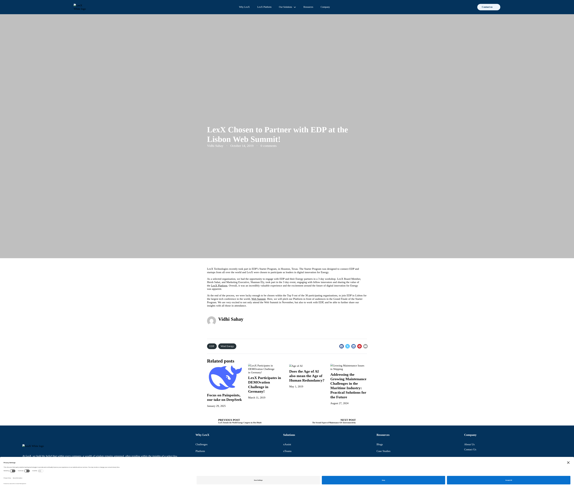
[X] (347, 346)
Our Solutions (285, 7)
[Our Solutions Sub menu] (295, 7)
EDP (211, 346)
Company (325, 7)
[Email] (365, 346)
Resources (308, 7)
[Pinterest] (359, 346)
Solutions (289, 434)
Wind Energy (227, 346)
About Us (469, 444)
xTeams (287, 451)
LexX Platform (264, 7)
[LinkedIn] (353, 346)
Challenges (201, 444)
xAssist (287, 444)
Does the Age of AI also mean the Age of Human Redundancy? (307, 375)
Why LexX (244, 7)
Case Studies (383, 451)
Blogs (380, 444)
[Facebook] (341, 346)
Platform (200, 451)
